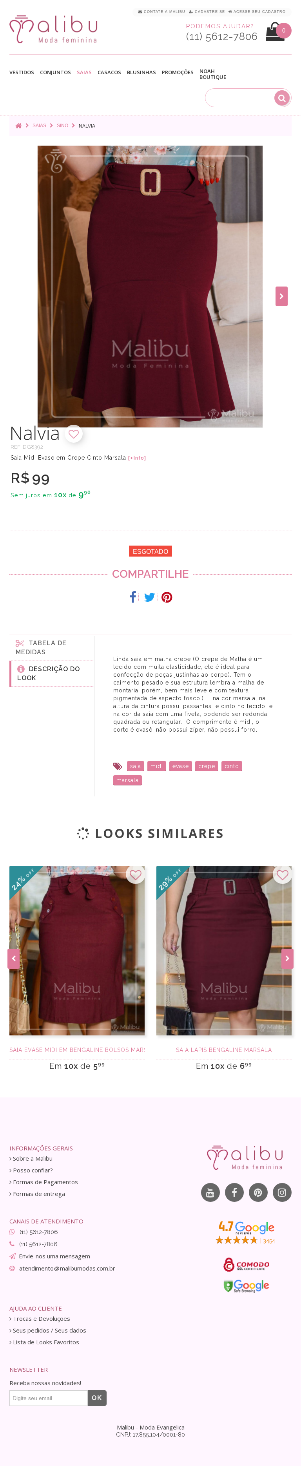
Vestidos (21, 72)
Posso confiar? (32, 1170)
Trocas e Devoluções (40, 1318)
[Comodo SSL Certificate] (246, 1265)
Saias (84, 72)
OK (97, 1398)
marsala (127, 780)
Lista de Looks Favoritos (45, 1342)
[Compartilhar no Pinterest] (167, 597)
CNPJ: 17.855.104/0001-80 (150, 1434)
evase (180, 766)
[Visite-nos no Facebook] (234, 1192)
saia (135, 766)
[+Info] (137, 458)
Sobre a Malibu (32, 1158)
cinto (232, 766)
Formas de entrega (38, 1194)
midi (156, 766)
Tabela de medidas (41, 647)
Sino (62, 125)
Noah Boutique (212, 74)
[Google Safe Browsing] (246, 1286)
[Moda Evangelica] (54, 29)
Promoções (178, 72)
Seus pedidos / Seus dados (48, 1330)
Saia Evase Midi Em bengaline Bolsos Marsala (77, 1050)
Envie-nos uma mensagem (54, 1256)
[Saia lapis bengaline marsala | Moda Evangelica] (224, 950)
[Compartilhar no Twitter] (150, 597)
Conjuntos (55, 72)
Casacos (109, 72)
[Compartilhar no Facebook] (133, 597)
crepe (206, 766)
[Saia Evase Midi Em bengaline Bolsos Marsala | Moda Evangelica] (77, 950)
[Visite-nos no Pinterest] (258, 1192)
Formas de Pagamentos (44, 1182)
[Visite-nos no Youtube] (210, 1192)
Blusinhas (141, 72)
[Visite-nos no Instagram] (282, 1192)
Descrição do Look (48, 673)
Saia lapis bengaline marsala (224, 1050)
